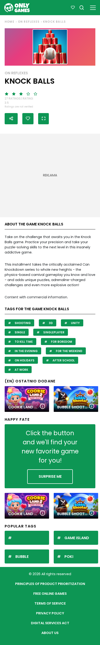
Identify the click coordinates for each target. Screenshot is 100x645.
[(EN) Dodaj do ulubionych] (27, 118)
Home (9, 22)
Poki (68, 556)
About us (50, 633)
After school (63, 360)
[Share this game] (11, 118)
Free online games (50, 593)
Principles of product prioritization (50, 583)
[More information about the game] (42, 407)
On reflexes (29, 22)
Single (19, 332)
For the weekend (68, 351)
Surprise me (50, 476)
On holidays (24, 360)
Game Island (76, 538)
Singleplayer (53, 332)
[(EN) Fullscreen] (43, 118)
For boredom (61, 342)
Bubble (22, 556)
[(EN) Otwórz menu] (93, 7)
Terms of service (50, 603)
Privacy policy (50, 613)
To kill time (23, 342)
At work (21, 370)
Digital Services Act (50, 623)
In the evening (26, 351)
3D (50, 323)
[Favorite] (73, 8)
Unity (75, 323)
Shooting (22, 323)
